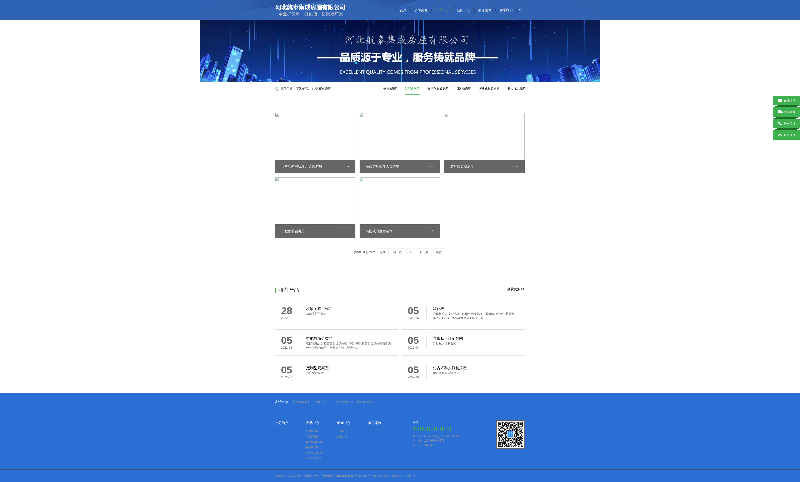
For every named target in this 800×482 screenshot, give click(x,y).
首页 (403, 10)
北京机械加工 (301, 402)
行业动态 (342, 436)
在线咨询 (789, 100)
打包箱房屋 (389, 88)
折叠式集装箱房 (489, 88)
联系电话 (789, 123)
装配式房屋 (323, 88)
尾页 (439, 252)
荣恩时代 (410, 475)
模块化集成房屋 (438, 88)
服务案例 (484, 10)
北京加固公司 (345, 402)
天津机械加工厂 (323, 402)
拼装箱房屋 (463, 88)
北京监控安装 (365, 402)
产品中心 (442, 10)
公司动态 (342, 431)
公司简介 (421, 10)
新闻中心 (463, 10)
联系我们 (506, 10)
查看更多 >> (516, 289)
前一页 (397, 252)
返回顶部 (789, 135)
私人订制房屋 (516, 88)
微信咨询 (789, 112)
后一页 (423, 252)
